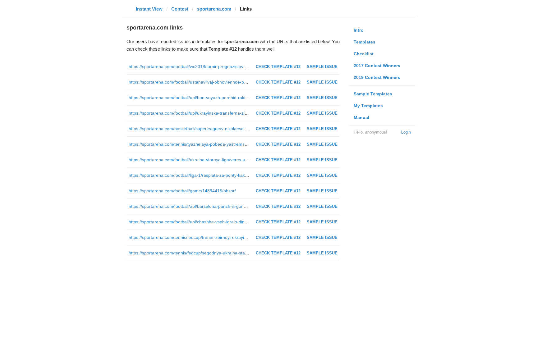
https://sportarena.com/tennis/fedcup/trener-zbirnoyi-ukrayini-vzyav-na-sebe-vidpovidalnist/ (218, 237)
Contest (179, 8)
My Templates (368, 105)
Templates (364, 41)
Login (406, 132)
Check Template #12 (278, 66)
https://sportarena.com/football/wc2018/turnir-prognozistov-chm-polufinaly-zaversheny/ (214, 66)
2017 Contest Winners (377, 65)
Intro (359, 30)
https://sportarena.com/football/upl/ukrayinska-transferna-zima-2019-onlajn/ (203, 113)
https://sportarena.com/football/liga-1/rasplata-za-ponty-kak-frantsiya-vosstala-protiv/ (212, 175)
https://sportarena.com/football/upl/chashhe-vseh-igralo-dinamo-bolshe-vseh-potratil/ (212, 221)
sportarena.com (214, 8)
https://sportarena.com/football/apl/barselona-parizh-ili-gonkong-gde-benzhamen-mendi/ (215, 206)
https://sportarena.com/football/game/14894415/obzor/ (182, 190)
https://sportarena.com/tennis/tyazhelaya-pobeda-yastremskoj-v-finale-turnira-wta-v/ (211, 144)
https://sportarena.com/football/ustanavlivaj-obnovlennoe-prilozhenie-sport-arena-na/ (212, 82)
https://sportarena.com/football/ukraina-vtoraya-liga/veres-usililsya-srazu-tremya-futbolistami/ (220, 159)
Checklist (364, 53)
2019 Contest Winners (377, 77)
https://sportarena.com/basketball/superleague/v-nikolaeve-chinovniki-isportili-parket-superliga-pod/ (226, 128)
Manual (361, 117)
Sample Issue (322, 66)
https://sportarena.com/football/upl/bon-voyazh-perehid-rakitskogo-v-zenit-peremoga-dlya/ (217, 97)
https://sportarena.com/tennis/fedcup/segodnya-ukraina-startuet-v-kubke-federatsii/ (210, 252)
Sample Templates (373, 93)
